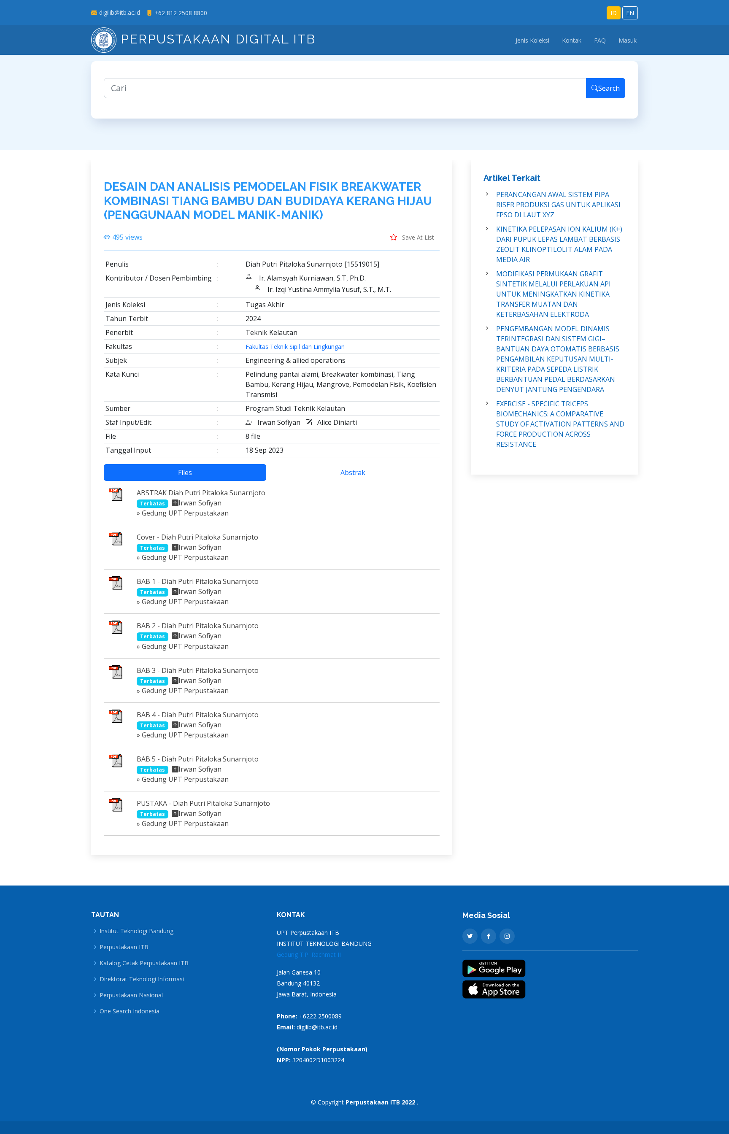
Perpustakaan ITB (124, 947)
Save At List (417, 237)
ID (613, 13)
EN (630, 13)
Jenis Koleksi (532, 40)
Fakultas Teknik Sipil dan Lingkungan (295, 347)
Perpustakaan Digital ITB (216, 39)
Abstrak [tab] (352, 472)
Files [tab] (185, 472)
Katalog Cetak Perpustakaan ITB (144, 963)
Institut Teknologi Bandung (136, 931)
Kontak (571, 40)
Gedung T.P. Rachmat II (309, 954)
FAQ (600, 40)
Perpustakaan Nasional (131, 995)
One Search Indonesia (129, 1011)
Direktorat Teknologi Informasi (142, 979)
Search (609, 88)
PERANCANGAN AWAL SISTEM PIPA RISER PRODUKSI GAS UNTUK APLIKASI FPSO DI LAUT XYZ (558, 204)
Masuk (627, 40)
